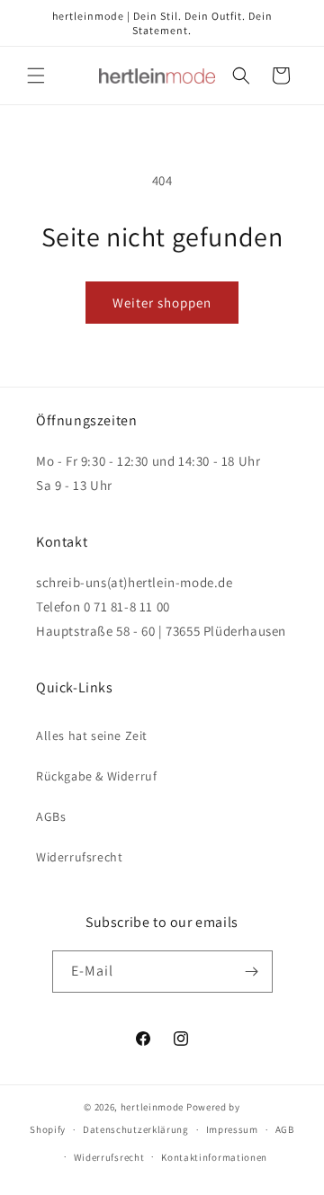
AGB (284, 1129)
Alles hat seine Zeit (92, 735)
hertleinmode (152, 1107)
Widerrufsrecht (79, 857)
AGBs (51, 816)
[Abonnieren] (252, 971)
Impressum (232, 1129)
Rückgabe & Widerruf (96, 776)
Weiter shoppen (162, 302)
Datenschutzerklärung (136, 1129)
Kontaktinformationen (214, 1157)
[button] (36, 75)
